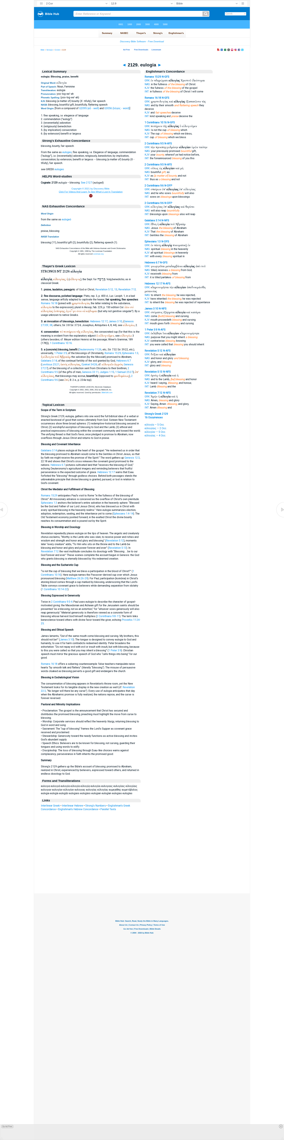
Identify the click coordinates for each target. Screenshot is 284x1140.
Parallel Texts (108, 809)
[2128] (4, 517)
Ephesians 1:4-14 (123, 513)
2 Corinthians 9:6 (154, 185)
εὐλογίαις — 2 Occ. (156, 428)
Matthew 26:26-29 (77, 578)
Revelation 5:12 (115, 540)
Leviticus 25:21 (50, 364)
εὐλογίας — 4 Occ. (155, 435)
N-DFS (165, 241)
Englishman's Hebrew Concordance (78, 809)
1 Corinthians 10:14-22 (55, 589)
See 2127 (86, 182)
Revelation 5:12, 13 (106, 289)
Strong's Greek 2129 (156, 413)
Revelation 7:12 (127, 289)
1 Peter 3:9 (60, 353)
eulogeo (67, 152)
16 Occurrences (154, 417)
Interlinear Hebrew (72, 805)
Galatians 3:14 (49, 360)
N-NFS (165, 220)
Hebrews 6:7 (123, 360)
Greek (57, 50)
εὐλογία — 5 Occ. (154, 424)
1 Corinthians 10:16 (61, 343)
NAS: (147, 84)
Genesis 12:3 (132, 457)
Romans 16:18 (49, 303)
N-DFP (168, 185)
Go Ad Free (7, 1126)
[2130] (280, 517)
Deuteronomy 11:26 (90, 349)
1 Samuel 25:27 (124, 372)
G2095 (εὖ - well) (89, 108)
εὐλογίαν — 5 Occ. (155, 431)
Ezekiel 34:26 (89, 364)
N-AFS (168, 143)
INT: (147, 91)
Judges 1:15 (107, 372)
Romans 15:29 (113, 353)
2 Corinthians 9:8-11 (108, 616)
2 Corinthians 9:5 (154, 143)
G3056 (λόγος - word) (117, 108)
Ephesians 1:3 (130, 353)
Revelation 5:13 (117, 547)
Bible (42, 50)
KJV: (147, 87)
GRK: (147, 80)
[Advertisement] (142, 873)
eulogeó (66, 219)
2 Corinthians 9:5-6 (62, 601)
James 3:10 (115, 321)
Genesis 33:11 (90, 372)
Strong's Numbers (95, 805)
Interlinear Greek (50, 805)
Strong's (49, 50)
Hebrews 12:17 (98, 321)
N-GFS (165, 76)
